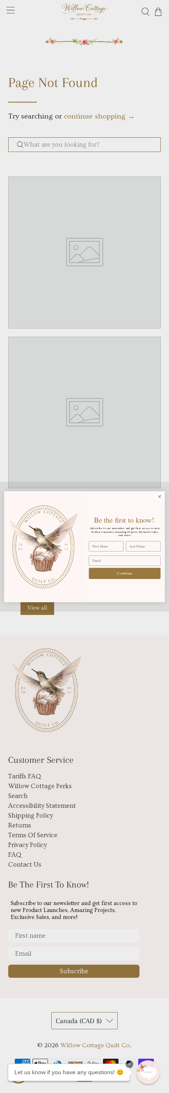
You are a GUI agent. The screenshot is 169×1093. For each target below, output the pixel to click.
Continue (124, 573)
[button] (148, 1072)
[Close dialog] (159, 496)
